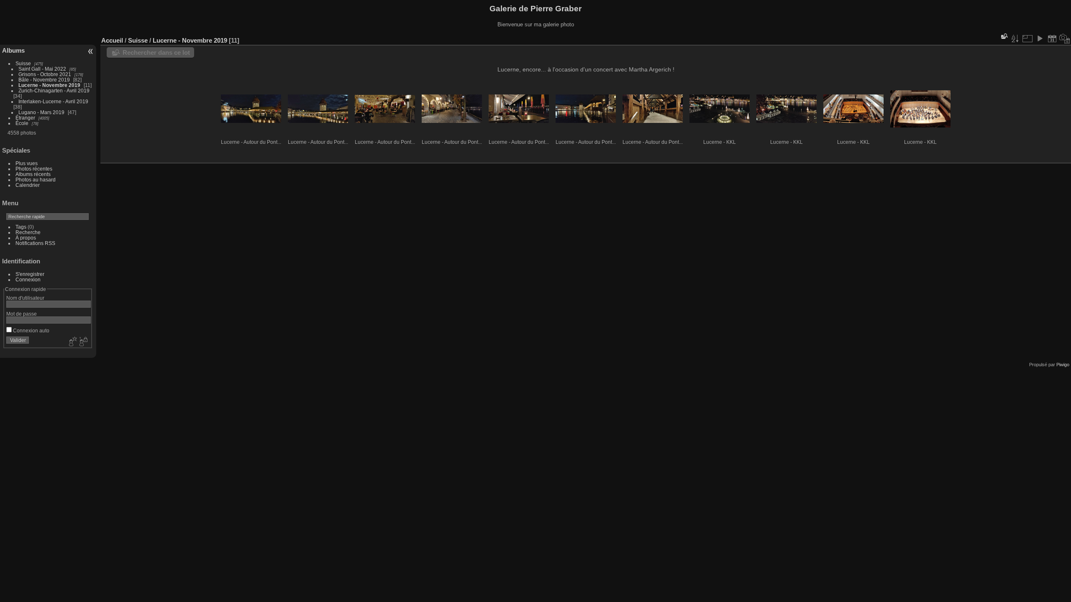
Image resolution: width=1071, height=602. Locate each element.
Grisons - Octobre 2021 (44, 74)
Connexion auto (30, 330)
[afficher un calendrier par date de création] (1064, 38)
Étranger (25, 117)
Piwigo (1062, 364)
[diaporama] (1039, 38)
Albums (13, 50)
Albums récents (33, 174)
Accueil (112, 40)
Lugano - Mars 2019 (41, 112)
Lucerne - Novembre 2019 (49, 85)
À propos (25, 237)
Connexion (28, 279)
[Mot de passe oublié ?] (82, 342)
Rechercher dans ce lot (156, 52)
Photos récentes (33, 168)
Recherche (28, 232)
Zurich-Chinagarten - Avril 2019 (54, 90)
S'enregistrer (29, 274)
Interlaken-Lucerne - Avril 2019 (53, 101)
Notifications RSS (35, 243)
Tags (20, 227)
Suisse (23, 63)
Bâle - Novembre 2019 (44, 79)
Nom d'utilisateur (25, 298)
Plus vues (26, 163)
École (21, 123)
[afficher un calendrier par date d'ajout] (1052, 38)
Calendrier (27, 185)
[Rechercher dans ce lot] (1003, 36)
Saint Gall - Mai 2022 (42, 68)
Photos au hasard (35, 179)
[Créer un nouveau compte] (72, 342)
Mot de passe (21, 313)
